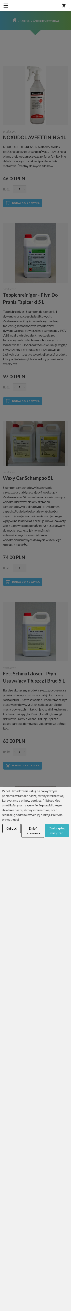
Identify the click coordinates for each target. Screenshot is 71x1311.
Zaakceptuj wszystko (56, 830)
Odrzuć (12, 828)
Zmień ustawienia (33, 830)
